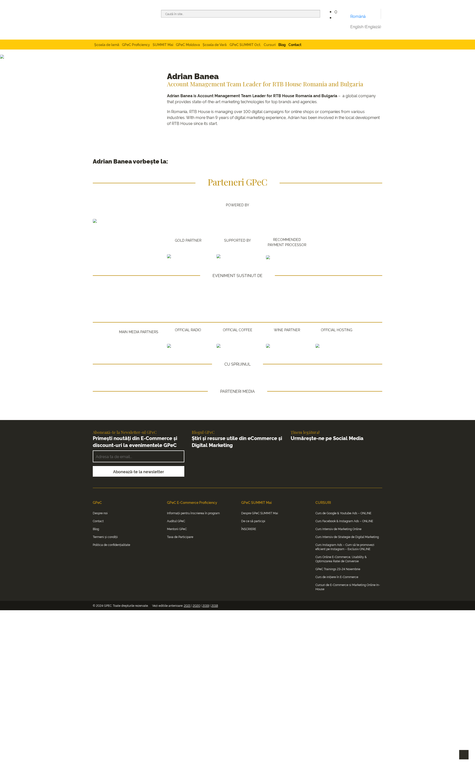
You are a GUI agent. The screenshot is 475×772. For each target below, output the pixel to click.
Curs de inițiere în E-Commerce (336, 577)
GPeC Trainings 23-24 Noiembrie (337, 569)
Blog (282, 44)
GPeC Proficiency (136, 44)
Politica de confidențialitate (111, 544)
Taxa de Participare (180, 537)
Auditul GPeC (176, 521)
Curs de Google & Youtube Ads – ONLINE (343, 513)
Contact (294, 44)
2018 (214, 605)
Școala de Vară (215, 44)
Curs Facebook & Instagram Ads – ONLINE (344, 521)
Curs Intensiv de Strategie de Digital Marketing (347, 537)
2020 (196, 605)
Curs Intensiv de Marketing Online (338, 529)
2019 (205, 605)
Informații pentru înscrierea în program (193, 513)
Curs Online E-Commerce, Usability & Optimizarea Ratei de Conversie (341, 559)
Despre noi (100, 513)
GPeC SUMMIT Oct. (245, 44)
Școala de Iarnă (106, 44)
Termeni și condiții (105, 537)
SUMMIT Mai (163, 44)
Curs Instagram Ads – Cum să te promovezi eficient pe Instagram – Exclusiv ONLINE (344, 546)
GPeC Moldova (188, 44)
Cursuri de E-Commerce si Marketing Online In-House (347, 587)
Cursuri (270, 44)
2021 (187, 605)
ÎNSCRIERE (248, 529)
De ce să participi (253, 521)
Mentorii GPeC (177, 529)
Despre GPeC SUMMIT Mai (259, 513)
